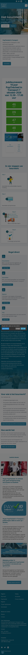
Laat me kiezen (5, 328)
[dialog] (14, 327)
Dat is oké (23, 328)
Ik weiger (18, 328)
